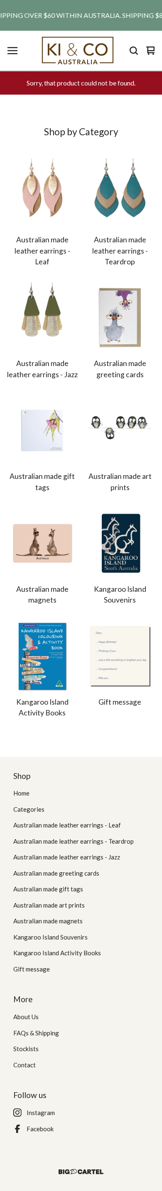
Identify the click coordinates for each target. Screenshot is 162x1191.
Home (21, 793)
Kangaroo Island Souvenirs (50, 937)
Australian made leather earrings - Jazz (66, 857)
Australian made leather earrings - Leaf (67, 825)
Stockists (26, 1048)
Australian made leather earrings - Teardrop (73, 841)
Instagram (41, 1112)
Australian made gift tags (48, 889)
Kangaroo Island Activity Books (57, 953)
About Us (26, 1016)
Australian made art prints (49, 905)
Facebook (40, 1128)
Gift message (31, 969)
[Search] (133, 50)
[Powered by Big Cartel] (81, 1172)
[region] (81, 15)
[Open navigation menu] (12, 50)
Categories (28, 809)
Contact (24, 1065)
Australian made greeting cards (56, 873)
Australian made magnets (48, 921)
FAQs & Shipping (36, 1033)
